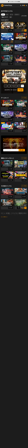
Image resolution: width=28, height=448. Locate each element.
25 (22, 85)
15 (15, 85)
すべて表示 (24, 97)
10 (12, 85)
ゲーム (11, 14)
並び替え (25, 15)
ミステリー (17, 14)
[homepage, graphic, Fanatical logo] (6, 5)
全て (7, 14)
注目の (3, 14)
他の (11, 17)
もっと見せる (4, 216)
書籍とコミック (5, 17)
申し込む (22, 150)
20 (19, 85)
